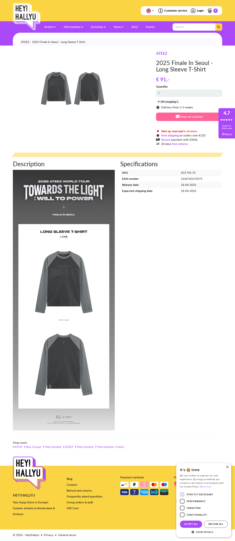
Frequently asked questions (84, 496)
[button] (204, 532)
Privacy (48, 535)
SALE (120, 447)
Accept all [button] (191, 524)
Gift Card (73, 508)
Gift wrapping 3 (169, 102)
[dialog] (203, 500)
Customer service (175, 10)
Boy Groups (33, 447)
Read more (205, 486)
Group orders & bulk (80, 502)
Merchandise (53, 447)
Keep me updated (191, 116)
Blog (69, 478)
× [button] (227, 467)
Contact (72, 484)
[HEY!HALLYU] (26, 16)
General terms (67, 535)
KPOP (18, 447)
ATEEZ (161, 53)
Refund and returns (79, 490)
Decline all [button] (215, 524)
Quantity (162, 86)
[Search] (218, 27)
